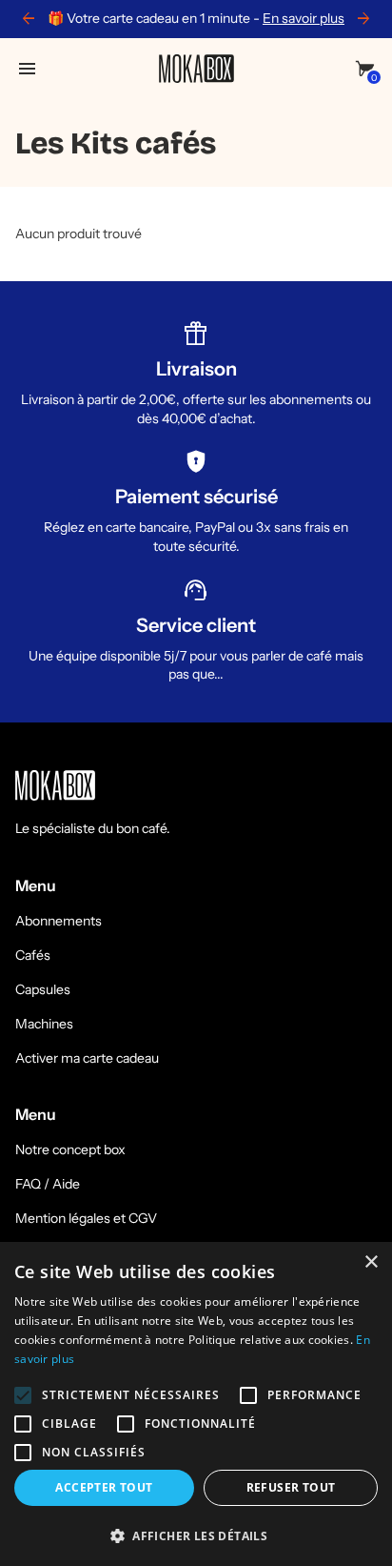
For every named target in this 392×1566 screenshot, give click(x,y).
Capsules (42, 989)
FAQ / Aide (47, 1183)
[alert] (196, 1404)
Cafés (32, 955)
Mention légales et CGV (86, 1218)
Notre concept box (70, 1149)
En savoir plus (303, 18)
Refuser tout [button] (291, 1487)
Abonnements (58, 920)
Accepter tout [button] (103, 1487)
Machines (44, 1023)
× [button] (370, 1262)
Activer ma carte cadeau (87, 1058)
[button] (196, 1535)
